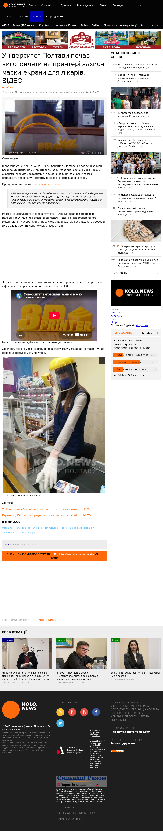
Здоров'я (22, 16)
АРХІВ (5, 25)
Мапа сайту (65, 807)
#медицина (23, 527)
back (152, 25)
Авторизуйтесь (48, 620)
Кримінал (44, 25)
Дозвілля (66, 5)
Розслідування (85, 5)
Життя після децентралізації (120, 25)
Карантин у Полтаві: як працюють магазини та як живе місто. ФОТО (46, 515)
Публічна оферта (69, 818)
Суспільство (48, 5)
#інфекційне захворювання (78, 527)
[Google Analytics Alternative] (117, 751)
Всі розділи (53, 16)
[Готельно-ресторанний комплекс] (81, 40)
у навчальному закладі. (46, 184)
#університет (9, 532)
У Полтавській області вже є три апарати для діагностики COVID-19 (46, 509)
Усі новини (121, 273)
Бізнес (103, 5)
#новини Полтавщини (46, 527)
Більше (147, 332)
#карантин (8, 527)
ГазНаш (96, 25)
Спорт (8, 16)
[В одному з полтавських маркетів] (54, 492)
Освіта (37, 16)
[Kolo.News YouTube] (136, 293)
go (157, 25)
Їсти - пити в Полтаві (65, 25)
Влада (32, 5)
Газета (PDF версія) (24, 25)
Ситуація (118, 5)
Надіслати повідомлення (76, 813)
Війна (84, 25)
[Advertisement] (54, 251)
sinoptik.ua (142, 325)
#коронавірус (28, 532)
